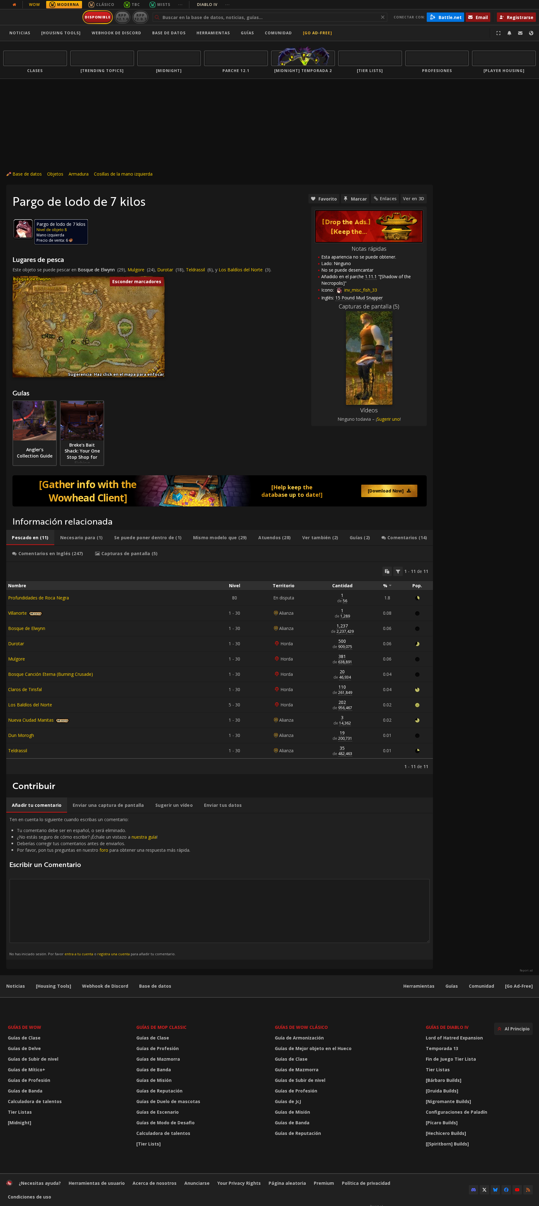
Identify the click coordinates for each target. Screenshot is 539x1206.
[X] (484, 1189)
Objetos (55, 174)
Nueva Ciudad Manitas (31, 720)
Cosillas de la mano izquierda (123, 174)
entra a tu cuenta (79, 954)
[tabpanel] (219, 668)
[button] (44, 336)
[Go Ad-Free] (317, 33)
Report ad (526, 970)
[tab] (30, 537)
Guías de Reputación (159, 1091)
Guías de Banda (25, 1091)
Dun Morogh (21, 735)
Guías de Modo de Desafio (165, 1123)
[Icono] (23, 229)
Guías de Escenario (157, 1112)
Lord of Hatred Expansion (454, 1038)
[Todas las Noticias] (14, 4)
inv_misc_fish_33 (360, 290)
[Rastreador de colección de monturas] (219, 490)
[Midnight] (19, 1123)
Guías (247, 33)
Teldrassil (195, 270)
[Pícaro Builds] (442, 1123)
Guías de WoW (24, 1027)
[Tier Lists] (148, 1144)
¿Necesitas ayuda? (40, 1183)
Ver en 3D (413, 198)
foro (104, 850)
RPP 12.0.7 (140, 17)
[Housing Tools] (53, 986)
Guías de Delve (24, 1048)
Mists (163, 4)
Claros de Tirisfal (25, 689)
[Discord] (473, 1189)
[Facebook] (506, 1189)
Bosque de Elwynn (96, 270)
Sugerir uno (388, 419)
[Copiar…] (387, 571)
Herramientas (419, 986)
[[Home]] (41, 17)
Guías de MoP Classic (161, 1027)
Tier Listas (20, 1112)
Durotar (165, 270)
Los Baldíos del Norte (241, 270)
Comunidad (278, 33)
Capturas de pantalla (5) (369, 306)
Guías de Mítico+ (26, 1070)
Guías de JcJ (288, 1101)
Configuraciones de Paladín (456, 1112)
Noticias (19, 33)
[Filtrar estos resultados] (398, 571)
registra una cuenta (113, 954)
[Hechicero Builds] (446, 1133)
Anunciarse (197, 1183)
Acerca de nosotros (155, 1183)
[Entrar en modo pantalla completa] (498, 33)
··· (180, 4)
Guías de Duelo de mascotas (168, 1101)
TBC (136, 4)
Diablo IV (213, 4)
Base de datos (169, 33)
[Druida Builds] (442, 1091)
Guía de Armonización (299, 1038)
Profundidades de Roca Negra (38, 598)
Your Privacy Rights (239, 1183)
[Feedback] (520, 33)
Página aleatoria (287, 1183)
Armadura (79, 174)
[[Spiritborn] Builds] (447, 1144)
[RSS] (528, 1189)
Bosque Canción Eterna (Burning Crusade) (50, 674)
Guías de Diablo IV (447, 1027)
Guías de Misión (154, 1080)
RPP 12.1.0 (122, 17)
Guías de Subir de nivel (33, 1059)
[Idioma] (531, 33)
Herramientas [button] (213, 33)
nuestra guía (144, 837)
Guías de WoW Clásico (301, 1027)
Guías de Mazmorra (158, 1059)
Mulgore (136, 270)
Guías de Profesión (29, 1080)
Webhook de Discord (116, 33)
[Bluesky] (495, 1189)
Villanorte (17, 613)
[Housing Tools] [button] (61, 33)
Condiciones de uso (29, 1197)
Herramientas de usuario (97, 1183)
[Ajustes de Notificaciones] (509, 33)
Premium (324, 1183)
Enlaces (388, 198)
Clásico (105, 4)
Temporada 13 (442, 1048)
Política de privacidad (366, 1183)
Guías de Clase (24, 1038)
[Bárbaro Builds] (443, 1080)
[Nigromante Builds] (448, 1101)
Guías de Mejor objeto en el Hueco (313, 1048)
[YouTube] (517, 1189)
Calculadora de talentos (35, 1101)
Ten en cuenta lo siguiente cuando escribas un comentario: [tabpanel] (99, 886)
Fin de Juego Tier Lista (451, 1059)
